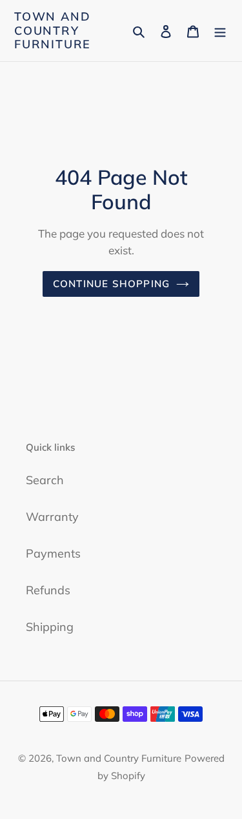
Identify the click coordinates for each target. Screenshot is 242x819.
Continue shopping (111, 284)
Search (45, 480)
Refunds (48, 590)
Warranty (52, 516)
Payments (53, 553)
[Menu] (220, 30)
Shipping (50, 626)
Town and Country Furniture (52, 31)
